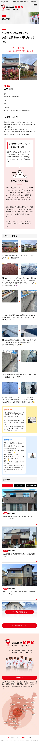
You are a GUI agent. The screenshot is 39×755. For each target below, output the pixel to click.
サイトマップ (27, 737)
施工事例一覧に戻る (19, 626)
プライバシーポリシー (15, 737)
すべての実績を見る (19, 612)
